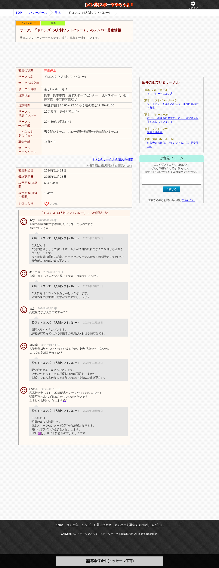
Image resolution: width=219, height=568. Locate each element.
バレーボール (38, 12)
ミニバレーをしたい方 (160, 93)
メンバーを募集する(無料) (131, 524)
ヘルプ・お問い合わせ (96, 524)
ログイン (193, 5)
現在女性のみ (155, 132)
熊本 (58, 12)
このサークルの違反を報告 (113, 159)
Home (59, 524)
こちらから (188, 200)
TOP (19, 12)
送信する (171, 189)
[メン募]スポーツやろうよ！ (109, 5)
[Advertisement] (74, 55)
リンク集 (72, 524)
